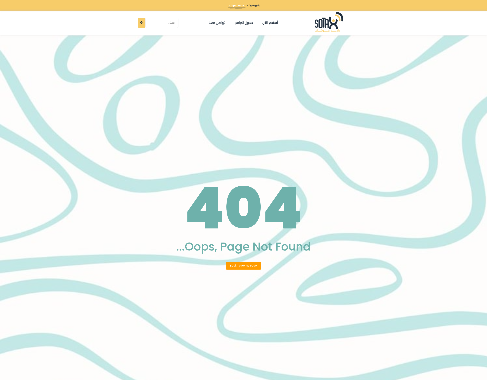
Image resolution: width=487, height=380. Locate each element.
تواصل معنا (217, 22)
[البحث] (141, 23)
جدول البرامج (244, 22)
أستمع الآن (270, 22)
